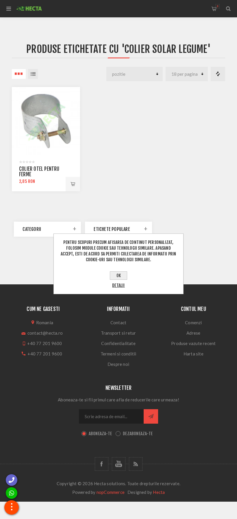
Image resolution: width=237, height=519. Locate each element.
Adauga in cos (73, 184)
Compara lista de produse (218, 74)
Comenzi (193, 322)
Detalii (118, 285)
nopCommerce (111, 492)
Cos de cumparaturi (217, 6)
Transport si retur (118, 333)
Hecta (159, 492)
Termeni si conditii (118, 353)
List (33, 74)
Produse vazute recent (193, 343)
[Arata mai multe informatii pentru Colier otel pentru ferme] (46, 121)
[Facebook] (101, 464)
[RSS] (135, 464)
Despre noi (118, 364)
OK (118, 275)
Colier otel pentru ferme (39, 171)
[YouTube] (118, 464)
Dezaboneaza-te (138, 433)
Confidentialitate (118, 343)
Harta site (193, 353)
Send (151, 416)
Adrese (193, 333)
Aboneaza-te (100, 433)
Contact (118, 322)
